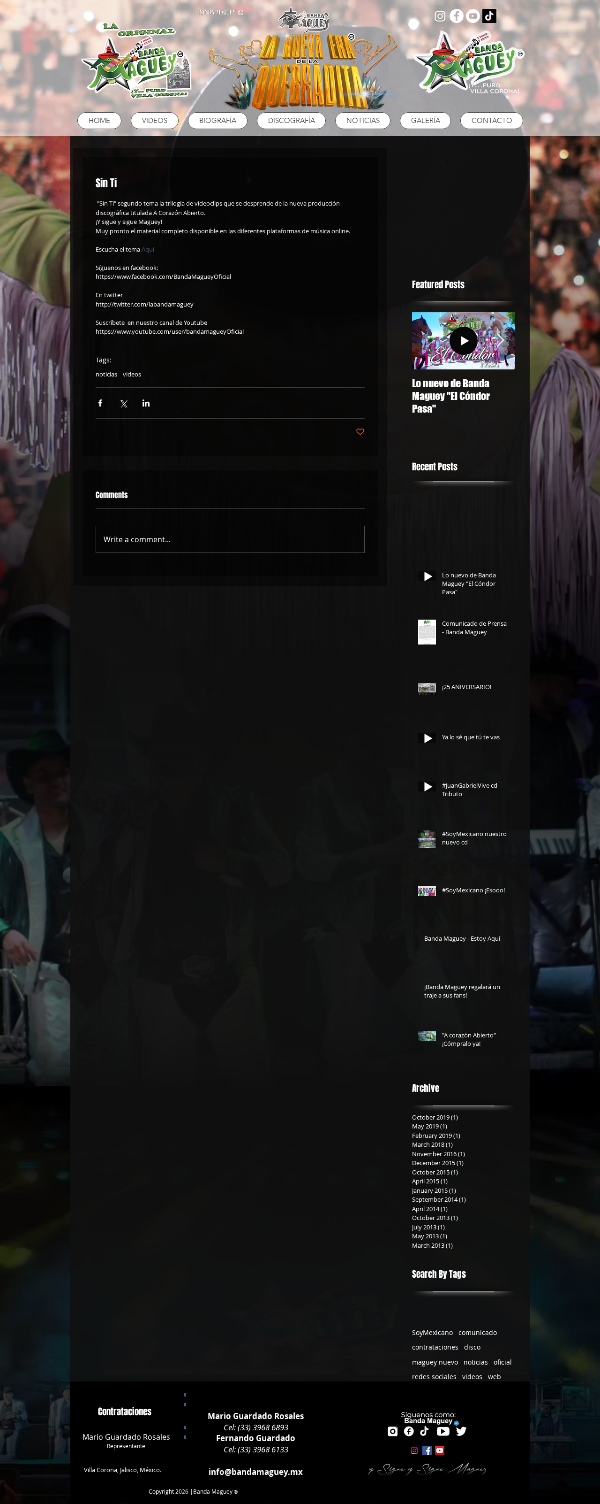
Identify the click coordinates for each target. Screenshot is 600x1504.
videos (132, 374)
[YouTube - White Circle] (473, 16)
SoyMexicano (432, 1332)
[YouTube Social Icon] (439, 1450)
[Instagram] (440, 16)
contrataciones (435, 1347)
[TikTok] (489, 16)
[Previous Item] (427, 340)
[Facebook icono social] (427, 1450)
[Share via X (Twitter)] (123, 403)
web (494, 1376)
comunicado (477, 1332)
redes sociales (434, 1376)
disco (472, 1347)
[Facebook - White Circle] (457, 16)
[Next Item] (500, 340)
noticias (106, 374)
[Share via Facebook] (100, 403)
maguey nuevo (435, 1362)
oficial (503, 1362)
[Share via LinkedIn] (146, 403)
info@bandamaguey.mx (256, 1471)
